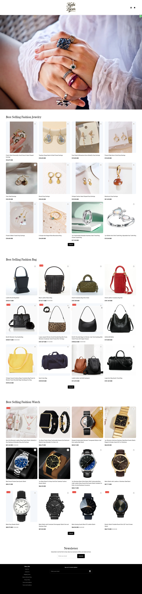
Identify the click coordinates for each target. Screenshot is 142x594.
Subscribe (81, 556)
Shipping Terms (27, 574)
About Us (27, 569)
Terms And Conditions (27, 582)
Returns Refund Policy (27, 577)
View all (71, 244)
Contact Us (27, 571)
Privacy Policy (27, 579)
